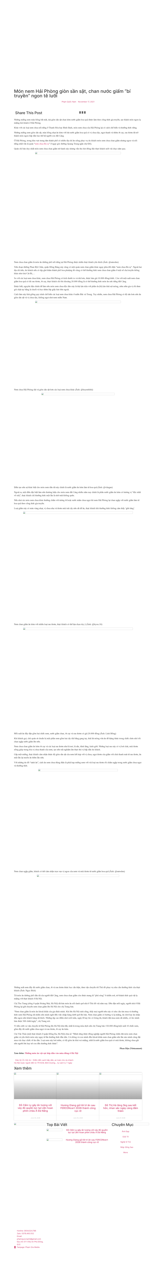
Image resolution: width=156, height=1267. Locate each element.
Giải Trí (126, 1137)
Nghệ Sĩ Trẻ (125, 1142)
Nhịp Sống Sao (126, 1147)
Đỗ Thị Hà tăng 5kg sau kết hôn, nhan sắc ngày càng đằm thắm (120, 1108)
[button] (80, 112)
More (125, 1152)
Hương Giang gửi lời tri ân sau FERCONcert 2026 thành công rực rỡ (78, 1108)
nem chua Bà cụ (42, 144)
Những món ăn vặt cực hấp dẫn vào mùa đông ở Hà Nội (51, 1053)
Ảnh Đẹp (125, 1131)
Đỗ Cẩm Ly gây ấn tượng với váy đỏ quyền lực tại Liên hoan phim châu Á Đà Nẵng (35, 1108)
